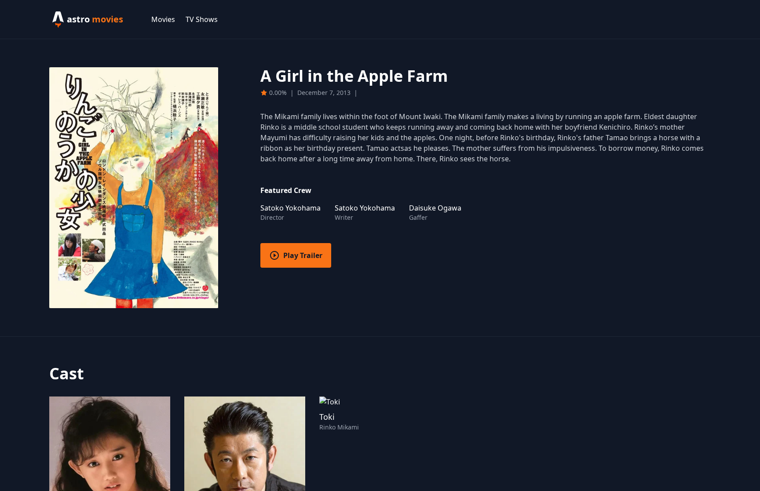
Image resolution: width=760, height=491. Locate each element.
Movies (163, 19)
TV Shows (202, 19)
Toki (327, 416)
